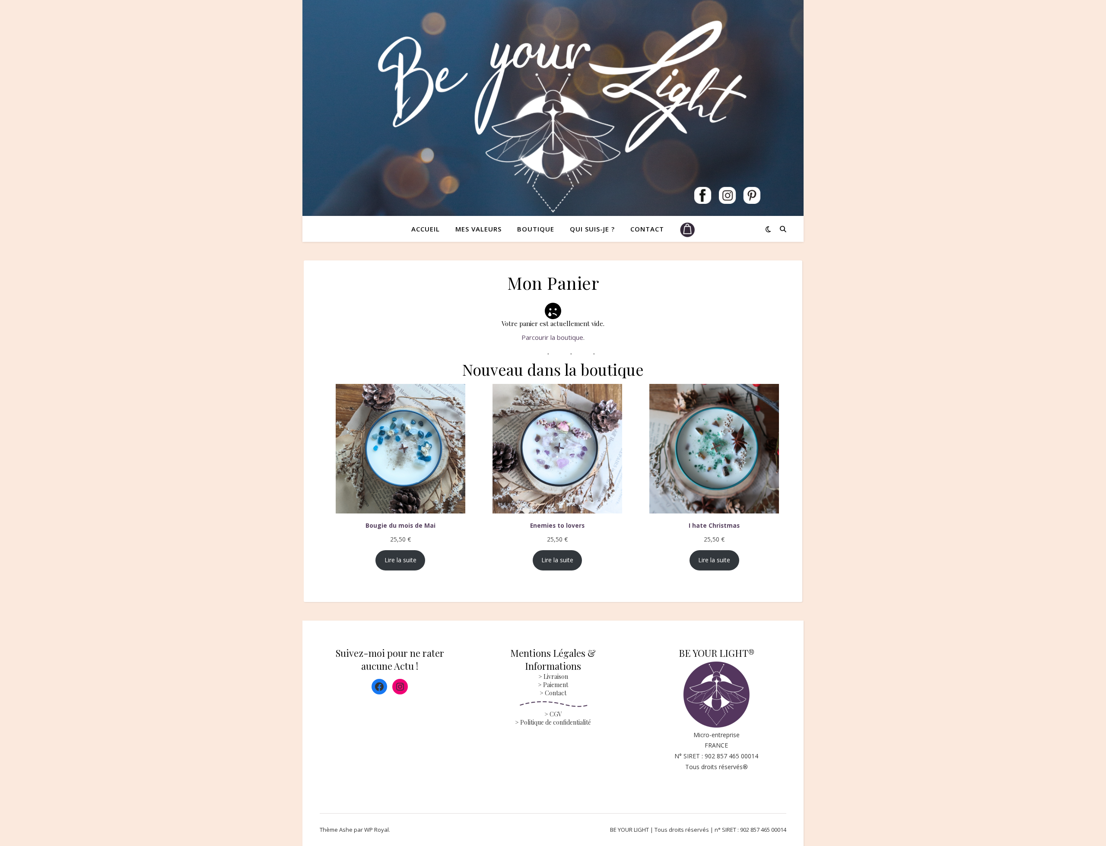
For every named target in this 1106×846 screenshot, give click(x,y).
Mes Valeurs (478, 229)
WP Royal (376, 829)
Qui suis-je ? (592, 229)
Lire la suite (400, 560)
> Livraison (553, 676)
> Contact (553, 693)
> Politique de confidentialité (553, 722)
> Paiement (553, 685)
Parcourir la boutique (552, 337)
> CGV (553, 714)
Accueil (425, 229)
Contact (647, 229)
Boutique (535, 229)
